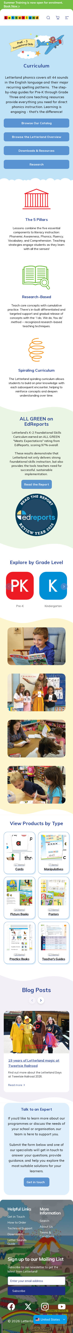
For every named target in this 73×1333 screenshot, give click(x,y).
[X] (28, 1306)
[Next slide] (64, 586)
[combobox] (48, 1319)
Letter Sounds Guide (17, 1242)
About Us (46, 1226)
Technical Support (19, 1228)
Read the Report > (53, 4)
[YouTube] (61, 1306)
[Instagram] (44, 1306)
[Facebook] (11, 1306)
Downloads (15, 1234)
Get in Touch (16, 1216)
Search (44, 1221)
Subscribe (18, 1291)
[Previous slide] (9, 586)
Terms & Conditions (47, 1234)
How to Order (16, 1222)
